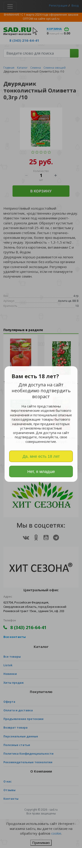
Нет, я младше (41, 471)
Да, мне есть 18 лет (41, 456)
